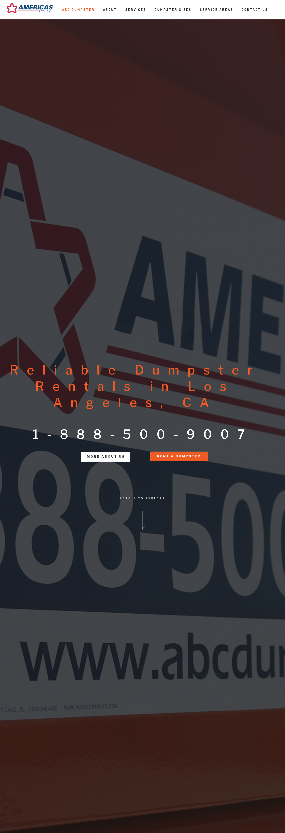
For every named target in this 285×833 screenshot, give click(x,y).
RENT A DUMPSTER (179, 456)
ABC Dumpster (78, 10)
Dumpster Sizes (173, 10)
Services (135, 10)
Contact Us (255, 10)
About (110, 10)
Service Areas (216, 10)
